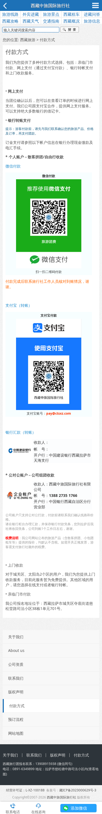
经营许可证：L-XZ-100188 (25, 790)
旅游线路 (10, 14)
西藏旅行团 (11, 763)
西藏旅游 (27, 39)
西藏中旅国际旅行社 (50, 5)
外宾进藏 (31, 14)
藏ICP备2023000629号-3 (77, 790)
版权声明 (15, 691)
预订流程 (15, 719)
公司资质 (15, 664)
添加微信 (79, 808)
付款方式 (16, 705)
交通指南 (51, 21)
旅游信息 (92, 21)
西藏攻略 (10, 21)
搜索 (69, 30)
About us (16, 650)
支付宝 (41, 105)
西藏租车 (71, 14)
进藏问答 (92, 14)
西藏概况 (71, 21)
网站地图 (15, 733)
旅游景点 (51, 14)
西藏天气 (31, 21)
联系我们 (15, 678)
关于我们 (15, 636)
